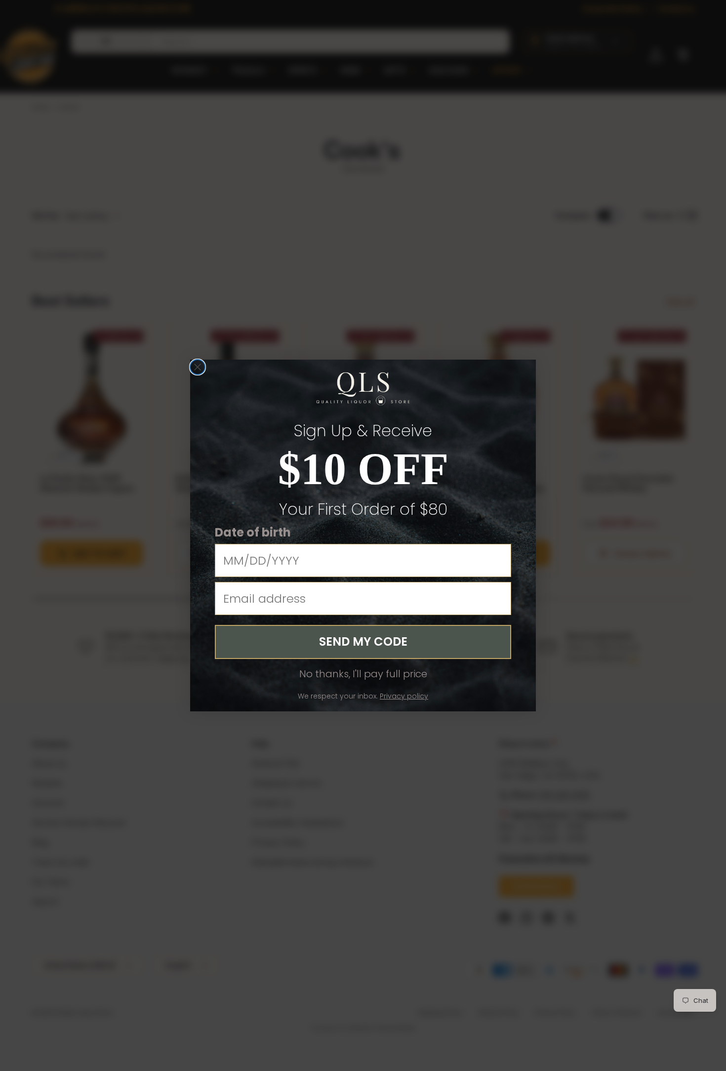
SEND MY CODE (363, 641)
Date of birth (253, 532)
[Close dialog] (197, 367)
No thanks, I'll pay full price (363, 674)
